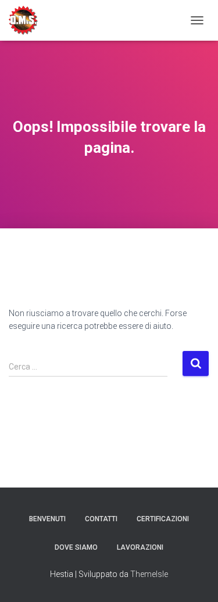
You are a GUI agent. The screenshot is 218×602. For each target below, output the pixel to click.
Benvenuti (47, 519)
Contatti (101, 519)
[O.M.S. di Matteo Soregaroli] (28, 20)
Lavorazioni (140, 547)
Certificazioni (163, 519)
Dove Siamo (76, 547)
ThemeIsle (149, 574)
